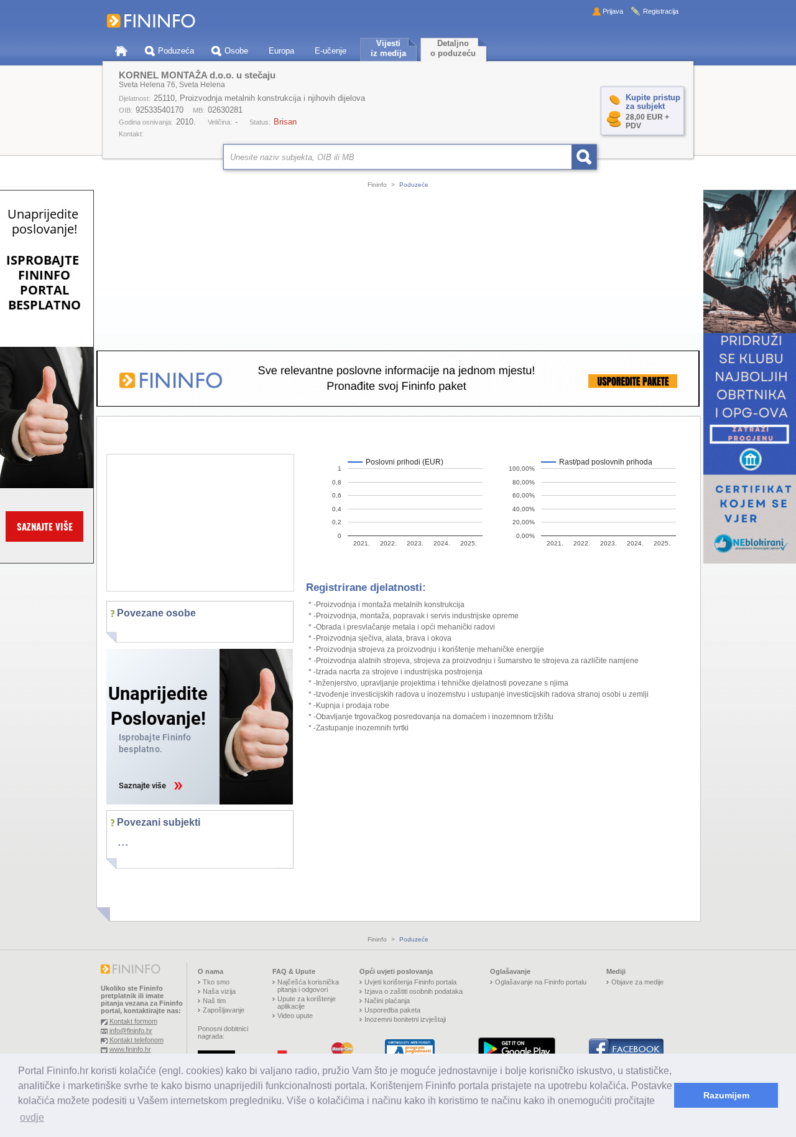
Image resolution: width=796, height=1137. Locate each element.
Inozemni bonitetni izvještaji (405, 1019)
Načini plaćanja (387, 1000)
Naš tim (214, 1000)
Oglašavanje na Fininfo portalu (540, 982)
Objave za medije (637, 982)
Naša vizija (219, 991)
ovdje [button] (32, 1117)
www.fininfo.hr (130, 1049)
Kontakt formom (133, 1021)
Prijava (613, 11)
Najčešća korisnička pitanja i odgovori (308, 985)
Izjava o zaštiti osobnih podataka (413, 991)
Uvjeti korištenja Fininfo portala (410, 982)
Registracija (660, 11)
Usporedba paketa (392, 1010)
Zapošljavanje (223, 1010)
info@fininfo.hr (130, 1030)
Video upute (295, 1015)
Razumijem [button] (726, 1095)
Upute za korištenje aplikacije (306, 1002)
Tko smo (216, 982)
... (123, 841)
